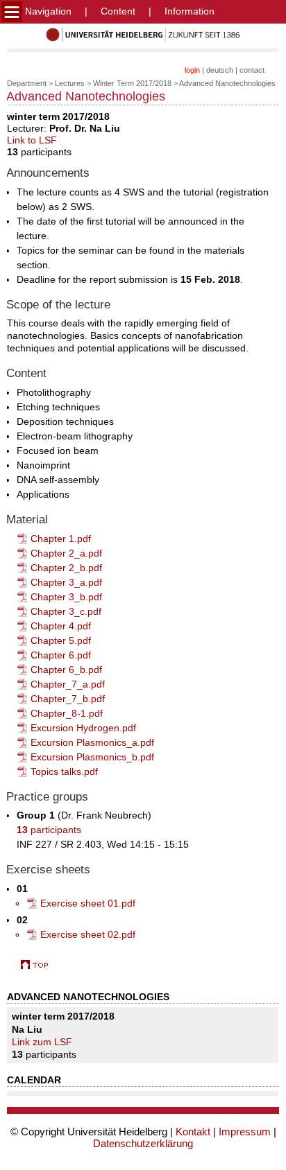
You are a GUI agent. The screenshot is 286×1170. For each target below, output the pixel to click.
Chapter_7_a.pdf (68, 684)
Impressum (245, 1131)
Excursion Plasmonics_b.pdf (92, 756)
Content (118, 11)
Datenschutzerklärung (143, 1143)
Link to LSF (32, 140)
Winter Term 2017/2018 (132, 83)
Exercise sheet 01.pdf (87, 903)
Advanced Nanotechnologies (227, 83)
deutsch (219, 70)
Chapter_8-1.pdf (67, 713)
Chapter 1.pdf (61, 538)
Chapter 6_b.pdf (66, 669)
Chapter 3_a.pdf (66, 582)
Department (27, 83)
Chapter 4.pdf (61, 625)
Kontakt (193, 1131)
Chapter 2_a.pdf (66, 553)
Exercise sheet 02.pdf (87, 934)
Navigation (47, 11)
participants (49, 829)
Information (189, 11)
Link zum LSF (42, 1041)
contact (251, 70)
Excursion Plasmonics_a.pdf (92, 742)
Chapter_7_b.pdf (68, 698)
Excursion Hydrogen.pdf (83, 727)
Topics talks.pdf (64, 771)
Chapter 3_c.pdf (66, 611)
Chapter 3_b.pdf (66, 596)
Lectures (70, 83)
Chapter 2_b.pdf (66, 567)
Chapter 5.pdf (61, 640)
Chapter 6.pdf (61, 655)
